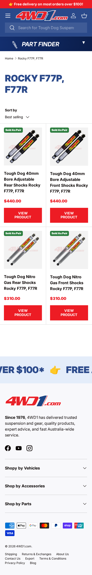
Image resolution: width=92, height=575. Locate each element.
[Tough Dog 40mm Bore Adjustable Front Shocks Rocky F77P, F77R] (69, 147)
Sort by (11, 110)
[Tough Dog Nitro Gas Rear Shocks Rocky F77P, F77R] (23, 250)
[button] (84, 15)
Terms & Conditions (52, 558)
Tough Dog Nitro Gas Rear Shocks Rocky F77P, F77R (20, 282)
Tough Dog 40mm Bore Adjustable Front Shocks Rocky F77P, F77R (69, 182)
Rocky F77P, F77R (30, 58)
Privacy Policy (15, 563)
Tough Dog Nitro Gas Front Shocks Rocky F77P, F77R (66, 282)
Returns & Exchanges (36, 554)
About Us (62, 554)
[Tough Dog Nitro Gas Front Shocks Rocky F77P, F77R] (69, 250)
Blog (33, 563)
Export (29, 558)
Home (9, 58)
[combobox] (46, 28)
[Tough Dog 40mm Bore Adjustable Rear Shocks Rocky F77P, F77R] (23, 146)
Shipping (11, 554)
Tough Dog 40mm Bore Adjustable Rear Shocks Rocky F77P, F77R (22, 182)
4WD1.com (23, 546)
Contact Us (12, 558)
